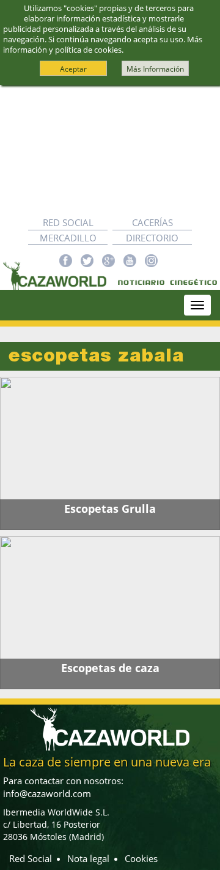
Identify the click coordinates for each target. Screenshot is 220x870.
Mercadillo (68, 238)
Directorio (152, 238)
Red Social (68, 222)
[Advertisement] (110, 150)
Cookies (141, 858)
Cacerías (152, 222)
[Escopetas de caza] (110, 612)
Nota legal (88, 858)
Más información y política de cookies (102, 44)
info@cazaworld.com (47, 793)
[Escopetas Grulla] (110, 453)
